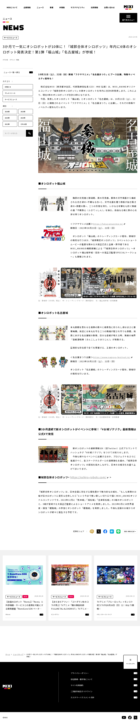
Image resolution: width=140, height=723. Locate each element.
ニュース (40, 7)
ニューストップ (18, 654)
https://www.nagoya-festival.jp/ (111, 357)
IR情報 (62, 7)
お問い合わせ (109, 7)
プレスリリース (10, 93)
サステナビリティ (78, 7)
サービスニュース (11, 99)
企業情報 (27, 7)
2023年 (23, 118)
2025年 (23, 111)
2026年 (7, 111)
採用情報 (94, 7)
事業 (51, 7)
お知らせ (8, 87)
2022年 (7, 124)
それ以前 (24, 124)
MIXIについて (12, 7)
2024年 (7, 118)
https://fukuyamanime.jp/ (108, 223)
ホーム (7, 654)
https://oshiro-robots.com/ (88, 477)
